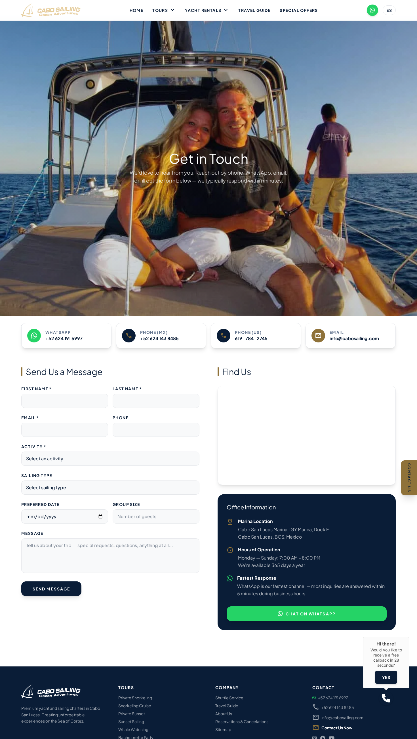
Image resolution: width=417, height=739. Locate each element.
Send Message (51, 588)
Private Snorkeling (135, 697)
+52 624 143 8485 (333, 707)
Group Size (126, 504)
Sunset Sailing (131, 721)
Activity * (33, 446)
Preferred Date (40, 504)
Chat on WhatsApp (311, 613)
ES (389, 10)
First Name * (36, 388)
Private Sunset (131, 713)
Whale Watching (133, 729)
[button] (386, 698)
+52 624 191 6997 (333, 697)
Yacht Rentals (207, 10)
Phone (121, 417)
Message (32, 533)
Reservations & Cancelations (241, 721)
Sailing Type (36, 475)
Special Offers (299, 10)
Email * (30, 417)
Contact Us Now (336, 727)
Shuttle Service (229, 697)
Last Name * (127, 388)
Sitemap (223, 729)
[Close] (409, 637)
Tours (164, 10)
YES (386, 677)
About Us (223, 713)
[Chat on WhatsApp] (372, 10)
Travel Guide (254, 10)
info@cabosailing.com (337, 717)
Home (137, 10)
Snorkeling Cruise (134, 705)
